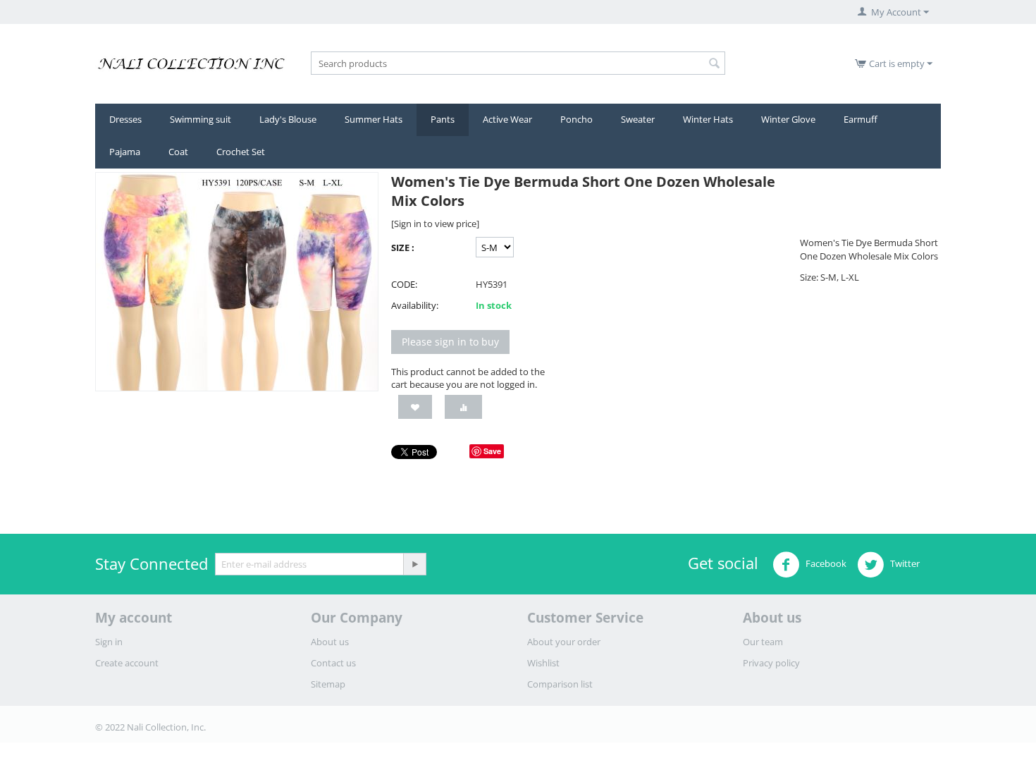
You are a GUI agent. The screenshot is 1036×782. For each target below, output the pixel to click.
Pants (443, 119)
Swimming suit (200, 119)
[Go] (414, 564)
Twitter (904, 564)
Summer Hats (373, 119)
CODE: (404, 284)
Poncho (576, 119)
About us (330, 641)
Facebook (824, 564)
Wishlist (543, 662)
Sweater (638, 119)
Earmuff (860, 119)
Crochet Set (240, 151)
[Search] (715, 64)
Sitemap (328, 684)
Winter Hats (708, 119)
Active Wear (507, 119)
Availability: (414, 305)
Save (492, 451)
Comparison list (560, 684)
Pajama (124, 151)
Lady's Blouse (287, 119)
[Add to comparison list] (463, 407)
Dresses (125, 119)
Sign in (109, 641)
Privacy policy (771, 662)
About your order (563, 641)
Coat (178, 151)
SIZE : (402, 247)
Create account (127, 662)
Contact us (333, 662)
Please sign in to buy (450, 341)
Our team (763, 641)
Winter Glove (788, 119)
